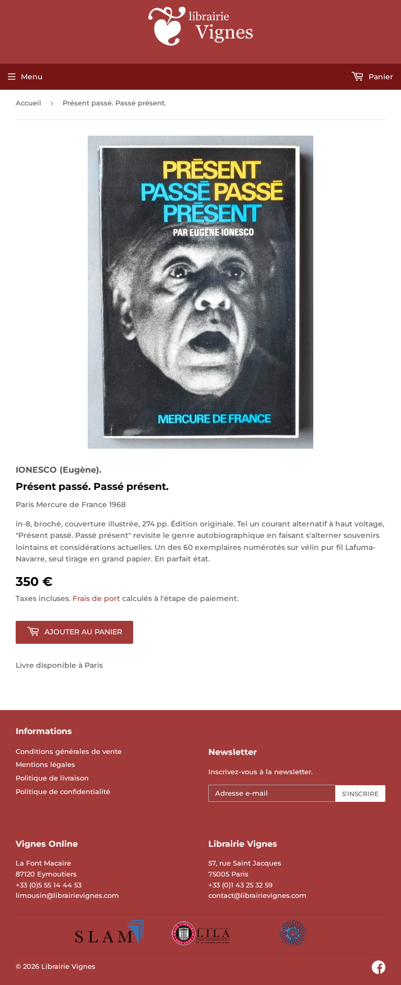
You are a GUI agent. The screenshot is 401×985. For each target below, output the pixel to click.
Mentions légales (45, 764)
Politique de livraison (52, 778)
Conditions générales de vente (69, 751)
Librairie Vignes (68, 966)
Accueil (28, 103)
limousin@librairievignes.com (67, 895)
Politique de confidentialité (63, 791)
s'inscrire (360, 794)
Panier (380, 76)
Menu (31, 76)
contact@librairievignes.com (257, 895)
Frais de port (96, 598)
